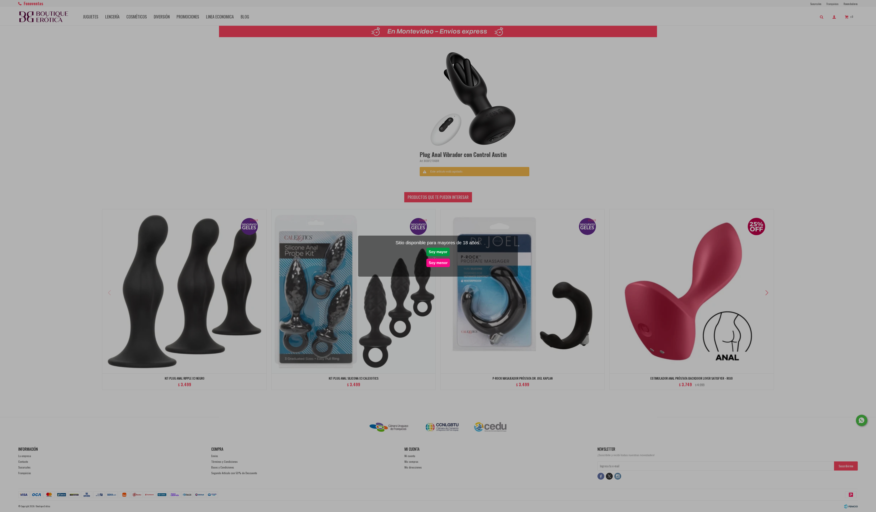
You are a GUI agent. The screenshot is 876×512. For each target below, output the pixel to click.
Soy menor (438, 263)
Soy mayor (438, 252)
